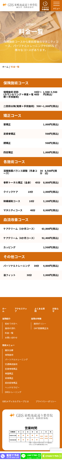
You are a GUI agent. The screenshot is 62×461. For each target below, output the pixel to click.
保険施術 (9, 354)
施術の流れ (10, 328)
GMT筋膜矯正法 (41, 328)
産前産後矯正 (11, 382)
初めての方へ (11, 323)
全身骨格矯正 (11, 368)
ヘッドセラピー (12, 387)
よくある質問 (39, 309)
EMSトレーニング (13, 391)
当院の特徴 (36, 318)
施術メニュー (8, 345)
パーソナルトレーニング (16, 359)
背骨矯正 (9, 378)
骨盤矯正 (9, 373)
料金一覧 (9, 332)
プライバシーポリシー (46, 401)
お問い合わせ (11, 337)
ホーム (4, 309)
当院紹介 (6, 318)
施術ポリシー (40, 323)
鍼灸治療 (9, 350)
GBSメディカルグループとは (15, 401)
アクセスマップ (21, 309)
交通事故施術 (11, 364)
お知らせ (55, 309)
